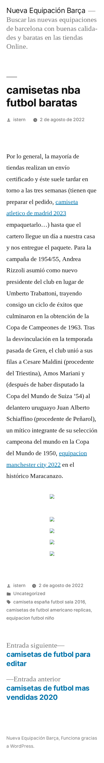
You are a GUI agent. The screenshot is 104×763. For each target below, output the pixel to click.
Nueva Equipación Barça (45, 10)
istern (19, 119)
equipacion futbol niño (30, 618)
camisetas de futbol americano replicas (48, 610)
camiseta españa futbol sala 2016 (49, 602)
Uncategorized (29, 593)
